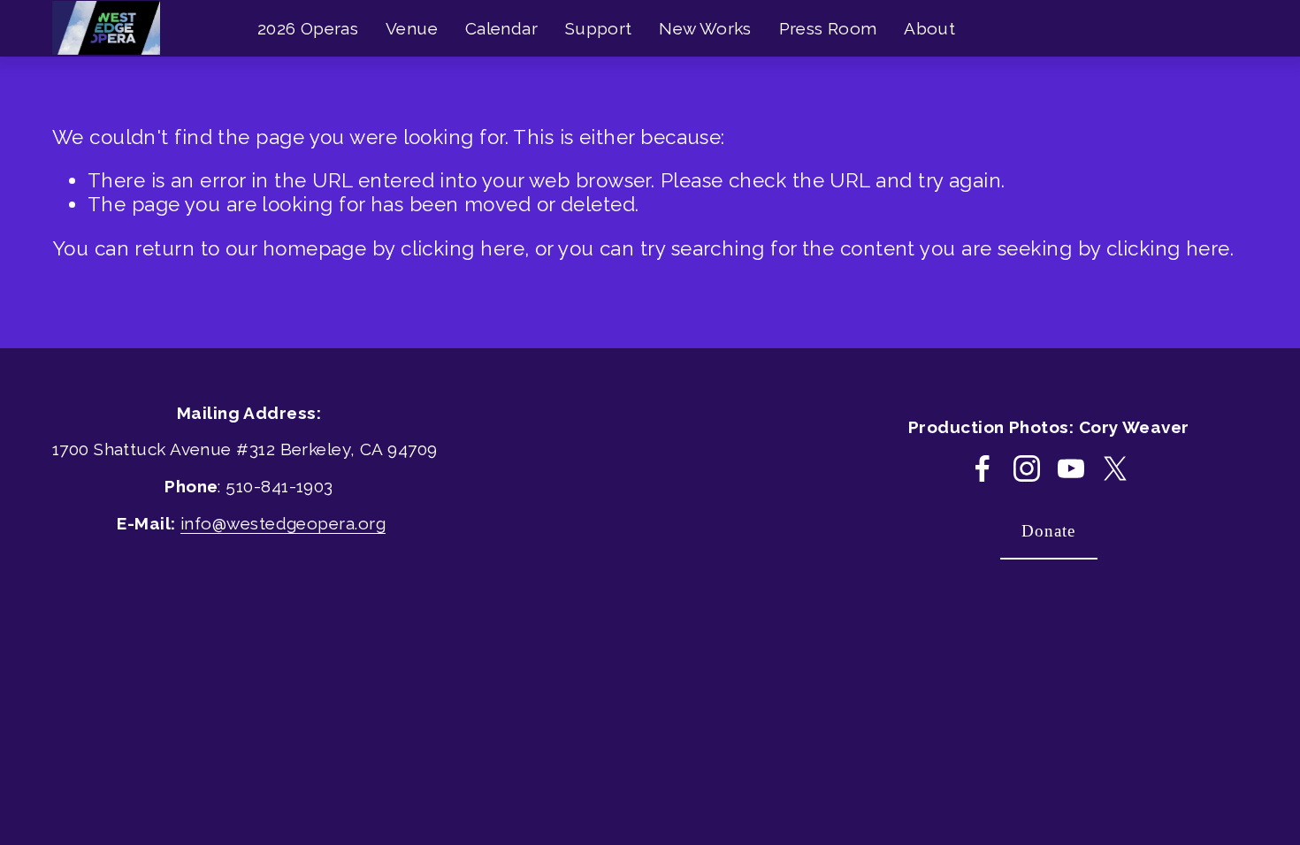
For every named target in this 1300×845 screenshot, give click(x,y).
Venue (412, 28)
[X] (1115, 468)
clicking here (462, 248)
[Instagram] (1027, 468)
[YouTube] (1071, 468)
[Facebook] (982, 468)
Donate (1048, 530)
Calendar (501, 28)
